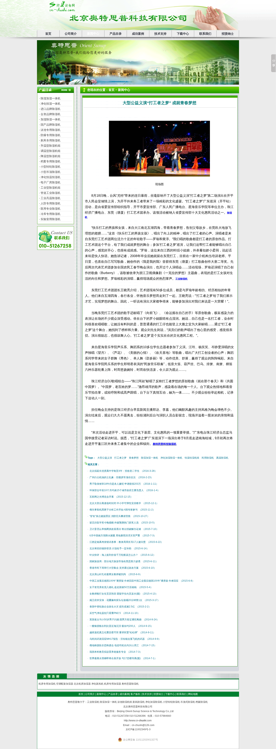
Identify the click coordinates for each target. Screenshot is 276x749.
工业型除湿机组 (50, 187)
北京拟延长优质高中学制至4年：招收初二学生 (114, 471)
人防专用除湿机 (50, 203)
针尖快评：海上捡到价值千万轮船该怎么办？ (114, 555)
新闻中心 (93, 33)
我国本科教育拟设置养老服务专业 (108, 651)
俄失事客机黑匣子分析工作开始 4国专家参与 (114, 509)
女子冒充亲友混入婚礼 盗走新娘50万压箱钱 (113, 587)
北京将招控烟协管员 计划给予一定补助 (110, 548)
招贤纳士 (228, 33)
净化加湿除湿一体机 (171, 457)
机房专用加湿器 (112, 683)
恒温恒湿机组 (192, 457)
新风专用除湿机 (50, 140)
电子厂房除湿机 (50, 182)
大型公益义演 (104, 457)
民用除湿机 (208, 457)
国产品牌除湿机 (50, 124)
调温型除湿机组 (50, 150)
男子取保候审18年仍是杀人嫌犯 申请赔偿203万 (115, 483)
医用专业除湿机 (50, 208)
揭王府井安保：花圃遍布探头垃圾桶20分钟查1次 (116, 600)
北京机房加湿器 (82, 683)
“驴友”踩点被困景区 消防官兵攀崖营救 (110, 516)
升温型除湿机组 (50, 145)
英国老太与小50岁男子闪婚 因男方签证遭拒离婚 (115, 619)
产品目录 (116, 33)
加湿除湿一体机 (50, 119)
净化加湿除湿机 (153, 702)
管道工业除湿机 (50, 192)
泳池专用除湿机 (50, 129)
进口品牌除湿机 (50, 108)
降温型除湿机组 (50, 156)
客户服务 (135, 694)
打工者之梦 (120, 457)
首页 (48, 33)
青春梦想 (134, 457)
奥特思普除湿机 (130, 683)
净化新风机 (97, 683)
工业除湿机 (93, 702)
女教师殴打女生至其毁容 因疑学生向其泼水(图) (115, 593)
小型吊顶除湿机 (50, 171)
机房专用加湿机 (47, 683)
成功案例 (138, 33)
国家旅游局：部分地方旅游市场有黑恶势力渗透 (115, 561)
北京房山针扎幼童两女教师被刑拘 (108, 574)
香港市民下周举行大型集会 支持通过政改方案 (114, 567)
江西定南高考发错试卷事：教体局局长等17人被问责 (118, 542)
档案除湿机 (202, 702)
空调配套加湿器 (64, 683)
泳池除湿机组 (124, 702)
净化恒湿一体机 (50, 103)
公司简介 (71, 33)
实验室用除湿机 (50, 219)
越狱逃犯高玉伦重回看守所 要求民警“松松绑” (114, 632)
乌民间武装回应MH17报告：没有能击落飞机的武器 (117, 639)
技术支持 (160, 33)
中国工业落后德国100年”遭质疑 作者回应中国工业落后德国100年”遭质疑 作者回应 (134, 580)
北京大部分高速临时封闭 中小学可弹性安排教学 (115, 503)
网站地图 (193, 694)
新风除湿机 (139, 702)
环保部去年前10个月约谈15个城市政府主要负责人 (117, 490)
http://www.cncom (138, 720)
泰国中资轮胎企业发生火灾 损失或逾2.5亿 (112, 606)
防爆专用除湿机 (50, 135)
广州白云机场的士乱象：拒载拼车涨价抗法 (113, 477)
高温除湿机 (222, 457)
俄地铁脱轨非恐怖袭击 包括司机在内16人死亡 (114, 645)
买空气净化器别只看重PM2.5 (105, 613)
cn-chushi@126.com (143, 725)
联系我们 (205, 33)
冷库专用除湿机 (50, 213)
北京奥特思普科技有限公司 (137, 706)
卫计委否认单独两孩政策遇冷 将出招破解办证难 (115, 529)
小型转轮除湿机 (50, 166)
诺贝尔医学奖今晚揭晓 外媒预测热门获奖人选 (114, 522)
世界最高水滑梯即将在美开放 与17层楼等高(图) (115, 658)
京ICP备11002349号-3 (138, 729)
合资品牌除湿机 (50, 114)
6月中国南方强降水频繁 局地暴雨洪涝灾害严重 (115, 535)
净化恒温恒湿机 (50, 177)
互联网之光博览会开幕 (102, 496)
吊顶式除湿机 (187, 702)
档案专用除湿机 (50, 161)
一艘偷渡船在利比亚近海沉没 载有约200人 (113, 626)
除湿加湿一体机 (50, 98)
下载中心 (183, 33)
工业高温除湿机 (50, 198)
